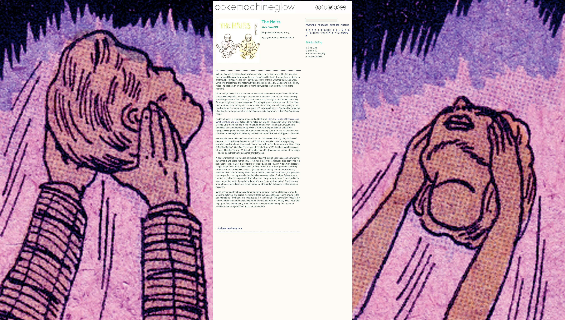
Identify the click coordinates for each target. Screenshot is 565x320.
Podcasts (323, 25)
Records (334, 25)
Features (311, 25)
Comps (344, 32)
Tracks (345, 25)
